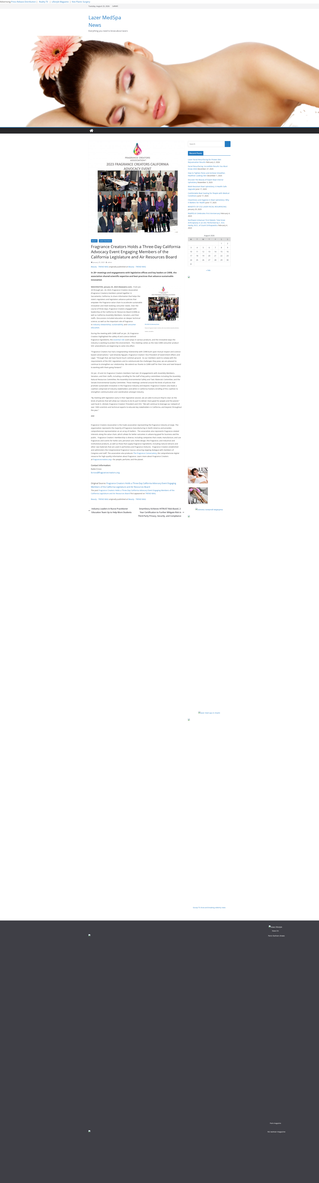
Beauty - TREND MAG (100, 267)
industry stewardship (102, 324)
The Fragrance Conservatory (145, 453)
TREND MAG (150, 493)
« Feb (208, 270)
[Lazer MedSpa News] (91, 131)
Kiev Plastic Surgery (81, 1)
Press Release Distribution (23, 1)
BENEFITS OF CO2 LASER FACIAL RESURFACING (207, 206)
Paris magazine (275, 1123)
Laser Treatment (105, 241)
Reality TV (44, 1)
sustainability (117, 324)
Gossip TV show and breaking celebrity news (209, 907)
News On (275, 931)
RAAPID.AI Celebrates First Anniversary (204, 213)
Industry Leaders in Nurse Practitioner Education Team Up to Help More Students (111, 510)
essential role (118, 340)
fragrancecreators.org (102, 459)
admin (110, 262)
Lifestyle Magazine (60, 1)
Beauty (94, 241)
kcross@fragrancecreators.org (105, 472)
